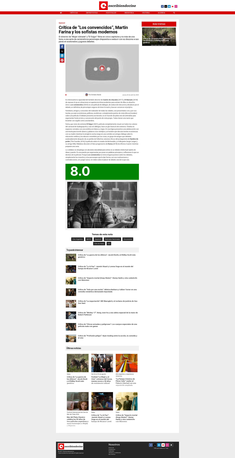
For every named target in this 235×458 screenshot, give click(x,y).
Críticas (74, 13)
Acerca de (111, 447)
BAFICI (89, 239)
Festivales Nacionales (112, 239)
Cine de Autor (99, 243)
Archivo (113, 454)
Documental (128, 239)
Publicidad (111, 451)
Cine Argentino (77, 239)
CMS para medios (158, 448)
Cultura (146, 13)
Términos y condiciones (115, 452)
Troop (166, 448)
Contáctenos (112, 449)
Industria (129, 13)
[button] (69, 205)
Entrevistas (92, 13)
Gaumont (98, 239)
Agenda (161, 13)
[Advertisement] (159, 75)
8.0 (109, 243)
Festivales (111, 13)
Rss (109, 454)
